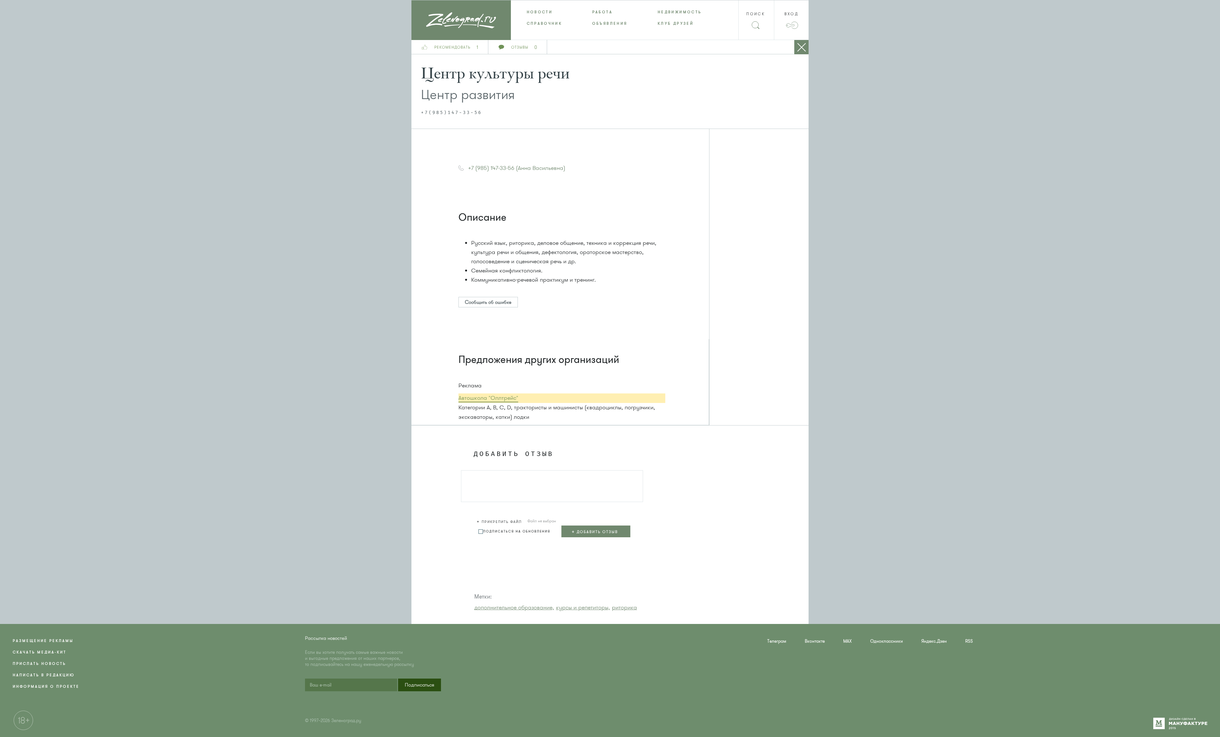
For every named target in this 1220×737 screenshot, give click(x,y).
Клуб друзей (676, 23)
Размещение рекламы (43, 640)
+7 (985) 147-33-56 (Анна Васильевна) (516, 168)
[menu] (610, 17)
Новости (540, 12)
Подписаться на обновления (516, 531)
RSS (969, 641)
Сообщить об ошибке (488, 302)
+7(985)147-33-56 (451, 113)
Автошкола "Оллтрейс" (488, 398)
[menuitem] (543, 12)
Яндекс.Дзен (934, 641)
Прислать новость (39, 663)
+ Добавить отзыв (595, 531)
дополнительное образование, (514, 607)
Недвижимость (680, 12)
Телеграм (776, 641)
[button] (500, 521)
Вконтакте (815, 641)
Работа (602, 12)
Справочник (544, 23)
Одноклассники (886, 641)
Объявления (609, 23)
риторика (624, 607)
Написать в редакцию (44, 675)
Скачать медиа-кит (39, 652)
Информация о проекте (46, 686)
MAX (847, 641)
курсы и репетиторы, (583, 607)
